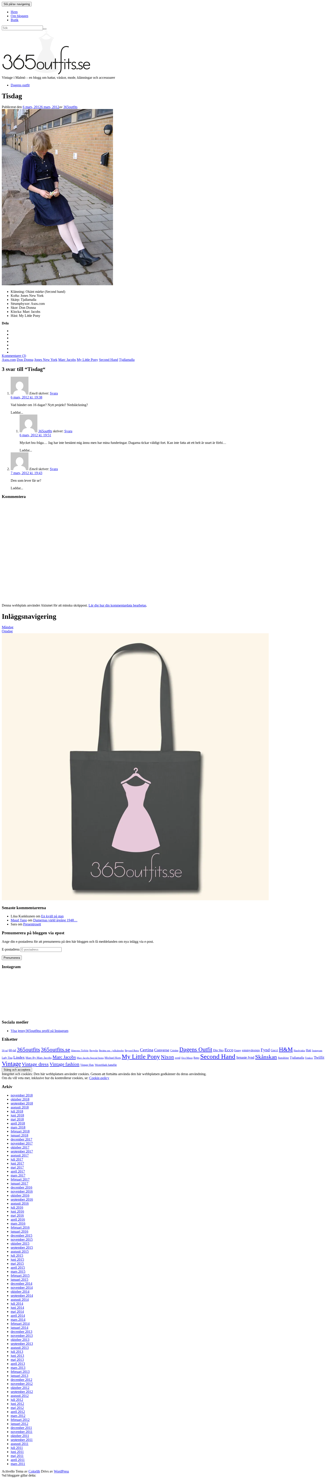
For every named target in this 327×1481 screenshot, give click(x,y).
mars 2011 (18, 1464)
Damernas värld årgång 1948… (55, 920)
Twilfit (319, 1057)
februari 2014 (20, 1323)
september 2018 (22, 1103)
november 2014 (22, 1287)
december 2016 (21, 1187)
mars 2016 (18, 1223)
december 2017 (21, 1139)
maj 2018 (17, 1119)
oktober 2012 (20, 1388)
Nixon (167, 1057)
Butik (14, 20)
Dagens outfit (20, 85)
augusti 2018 (20, 1107)
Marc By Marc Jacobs (39, 1057)
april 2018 (18, 1123)
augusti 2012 (20, 1396)
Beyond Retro (132, 1050)
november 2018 (22, 1095)
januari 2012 (19, 1424)
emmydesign (251, 1050)
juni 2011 (17, 1452)
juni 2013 (17, 1356)
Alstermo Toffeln (80, 1050)
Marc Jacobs (67, 360)
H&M (286, 1049)
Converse (161, 1050)
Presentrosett (32, 924)
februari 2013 (20, 1372)
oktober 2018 (20, 1099)
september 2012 (22, 1392)
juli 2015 (17, 1255)
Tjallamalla (127, 360)
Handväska (299, 1050)
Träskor (309, 1057)
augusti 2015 (20, 1251)
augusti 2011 (19, 1444)
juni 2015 (17, 1259)
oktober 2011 (20, 1436)
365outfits (70, 107)
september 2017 (22, 1151)
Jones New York (45, 360)
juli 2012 (17, 1400)
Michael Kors (113, 1057)
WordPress (61, 1471)
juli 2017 (17, 1159)
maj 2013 (17, 1360)
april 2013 (18, 1364)
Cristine (174, 1050)
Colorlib (34, 1471)
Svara (54, 393)
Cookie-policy (99, 1078)
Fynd (265, 1050)
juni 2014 (17, 1307)
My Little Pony (87, 360)
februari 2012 (20, 1420)
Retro (196, 1057)
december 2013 (21, 1331)
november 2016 (22, 1191)
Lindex (19, 1057)
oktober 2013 (20, 1339)
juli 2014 (17, 1303)
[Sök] (44, 29)
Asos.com (9, 360)
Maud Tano (19, 920)
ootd (177, 1057)
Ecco (228, 1050)
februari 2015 (20, 1275)
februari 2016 (20, 1227)
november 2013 (22, 1335)
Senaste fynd (245, 1057)
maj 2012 (17, 1408)
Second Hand (108, 360)
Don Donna (25, 360)
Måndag (7, 627)
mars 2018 (18, 1127)
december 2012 (21, 1380)
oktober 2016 (20, 1195)
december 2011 (21, 1428)
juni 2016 (17, 1211)
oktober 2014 (20, 1291)
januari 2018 (19, 1135)
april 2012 (18, 1412)
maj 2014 (17, 1311)
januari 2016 (19, 1231)
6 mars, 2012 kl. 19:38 (26, 397)
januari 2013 (19, 1376)
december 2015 (21, 1235)
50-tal (5, 1050)
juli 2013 (17, 1352)
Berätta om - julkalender (111, 1050)
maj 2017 (17, 1167)
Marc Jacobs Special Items (90, 1057)
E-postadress (11, 949)
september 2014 (22, 1295)
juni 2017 (17, 1163)
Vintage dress (35, 1064)
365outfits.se (55, 1049)
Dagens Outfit (195, 1049)
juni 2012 (17, 1404)
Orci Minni (187, 1057)
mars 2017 (18, 1175)
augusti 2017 (20, 1155)
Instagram (317, 1050)
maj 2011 (17, 1456)
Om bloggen (19, 16)
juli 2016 (17, 1207)
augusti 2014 (20, 1299)
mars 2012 (18, 1416)
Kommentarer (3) (14, 356)
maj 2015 (17, 1263)
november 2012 (22, 1384)
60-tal (12, 1050)
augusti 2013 (20, 1347)
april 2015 (18, 1267)
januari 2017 (19, 1183)
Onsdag (7, 631)
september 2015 (22, 1247)
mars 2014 (18, 1319)
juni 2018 (17, 1115)
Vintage (11, 1063)
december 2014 (21, 1283)
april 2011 (18, 1460)
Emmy (237, 1050)
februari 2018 (20, 1131)
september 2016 (22, 1199)
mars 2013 (18, 1368)
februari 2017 (20, 1179)
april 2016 (18, 1219)
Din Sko (218, 1050)
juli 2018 (17, 1111)
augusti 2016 (20, 1203)
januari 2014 (19, 1327)
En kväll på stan (52, 916)
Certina (146, 1050)
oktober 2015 (20, 1243)
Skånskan (266, 1057)
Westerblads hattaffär (106, 1064)
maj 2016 (17, 1215)
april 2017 (18, 1171)
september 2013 (22, 1343)
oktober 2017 (20, 1147)
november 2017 (22, 1143)
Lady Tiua (7, 1057)
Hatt (308, 1050)
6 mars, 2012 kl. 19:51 (35, 435)
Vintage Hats (87, 1064)
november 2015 (22, 1239)
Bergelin (93, 1050)
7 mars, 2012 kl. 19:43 (26, 473)
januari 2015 (19, 1279)
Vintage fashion (64, 1064)
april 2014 (18, 1315)
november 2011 (21, 1432)
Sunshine (283, 1057)
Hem (14, 12)
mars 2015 (18, 1271)
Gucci (274, 1050)
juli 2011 (17, 1448)
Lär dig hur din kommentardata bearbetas (117, 605)
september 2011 (22, 1440)
